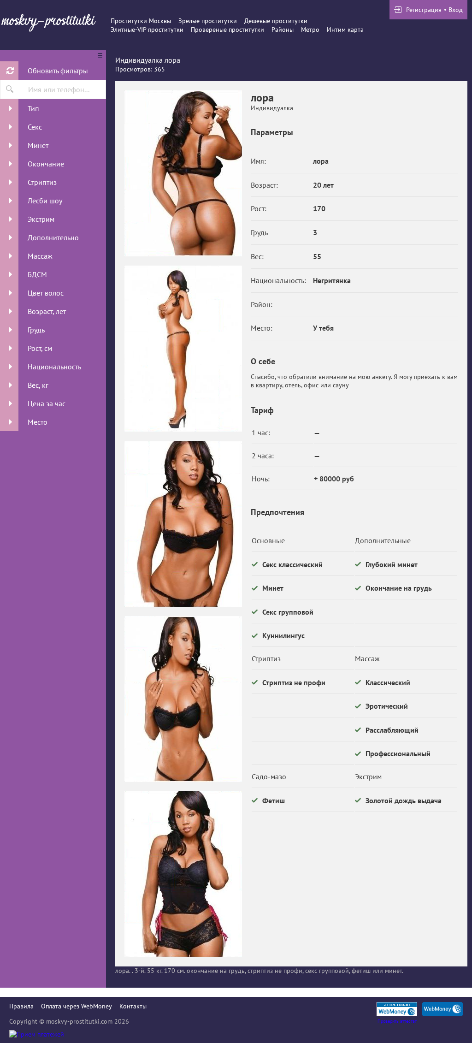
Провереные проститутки (227, 29)
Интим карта (345, 29)
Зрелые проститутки (207, 21)
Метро (310, 29)
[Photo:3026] (183, 173)
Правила (21, 1006)
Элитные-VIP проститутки (147, 29)
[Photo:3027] (183, 349)
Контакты (133, 1006)
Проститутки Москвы (141, 21)
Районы (282, 29)
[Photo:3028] (183, 524)
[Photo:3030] (183, 874)
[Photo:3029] (183, 699)
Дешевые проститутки (275, 21)
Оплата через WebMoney (76, 1006)
